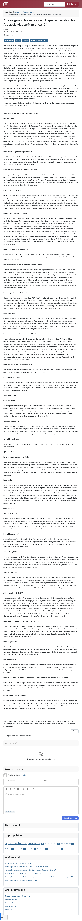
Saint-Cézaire (50, 844)
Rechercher (73, 4)
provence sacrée (54, 849)
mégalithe (19, 849)
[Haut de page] (78, 917)
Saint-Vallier (66, 844)
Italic (10, 789)
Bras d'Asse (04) (10, 906)
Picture (27, 789)
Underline (14, 789)
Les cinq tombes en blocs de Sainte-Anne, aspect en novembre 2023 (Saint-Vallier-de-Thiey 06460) (39, 877)
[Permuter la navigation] (5, 4)
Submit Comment (70, 818)
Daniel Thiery (9, 40)
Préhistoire (41, 849)
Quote (18, 789)
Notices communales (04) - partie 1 (17, 896)
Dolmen (8, 849)
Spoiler (33, 789)
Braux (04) (8, 910)
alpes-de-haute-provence (39, 40)
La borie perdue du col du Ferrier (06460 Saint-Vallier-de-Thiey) (27, 867)
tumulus (30, 849)
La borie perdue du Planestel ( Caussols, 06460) (21, 880)
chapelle (25, 40)
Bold (6, 789)
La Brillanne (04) (11, 899)
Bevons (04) (9, 903)
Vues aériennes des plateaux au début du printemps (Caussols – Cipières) (30, 870)
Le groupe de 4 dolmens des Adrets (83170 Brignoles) (23, 874)
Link (23, 789)
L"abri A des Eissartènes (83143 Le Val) (18, 863)
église (18, 40)
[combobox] (54, 4)
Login (24, 775)
